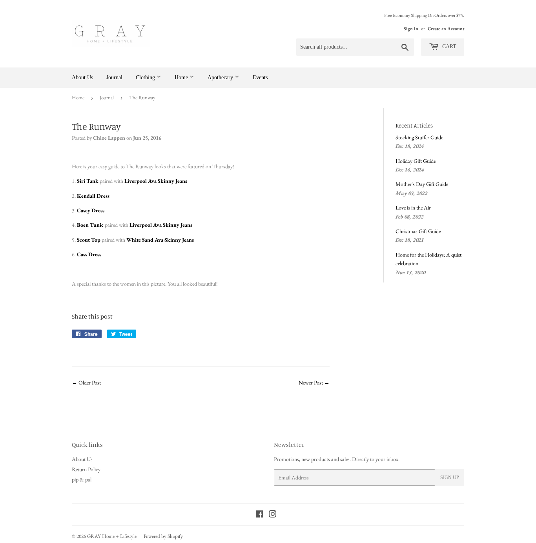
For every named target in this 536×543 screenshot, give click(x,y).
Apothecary (221, 77)
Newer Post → (314, 382)
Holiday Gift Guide (416, 160)
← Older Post (86, 382)
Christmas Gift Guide (418, 231)
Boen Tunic (90, 224)
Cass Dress (89, 254)
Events (260, 77)
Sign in (411, 29)
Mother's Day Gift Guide (422, 184)
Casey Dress (90, 210)
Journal (114, 77)
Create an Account (446, 29)
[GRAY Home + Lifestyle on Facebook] (259, 515)
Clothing (146, 77)
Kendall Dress (93, 195)
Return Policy (86, 469)
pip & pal (81, 479)
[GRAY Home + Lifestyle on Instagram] (273, 515)
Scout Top (88, 239)
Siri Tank (87, 180)
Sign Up (449, 477)
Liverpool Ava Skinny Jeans (155, 180)
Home (182, 77)
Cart (448, 46)
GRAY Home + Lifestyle (112, 536)
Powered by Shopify (163, 536)
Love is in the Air (413, 207)
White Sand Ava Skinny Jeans (160, 239)
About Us (82, 77)
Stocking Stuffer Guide (419, 137)
